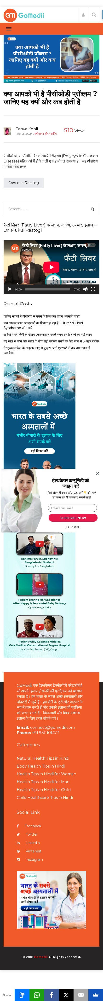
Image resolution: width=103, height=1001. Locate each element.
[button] (70, 483)
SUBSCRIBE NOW (73, 517)
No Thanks (72, 526)
